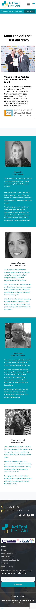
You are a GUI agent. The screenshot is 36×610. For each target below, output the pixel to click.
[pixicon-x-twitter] (20, 515)
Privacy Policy (18, 603)
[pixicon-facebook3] (28, 515)
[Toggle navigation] (28, 4)
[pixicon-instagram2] (24, 515)
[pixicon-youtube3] (32, 515)
